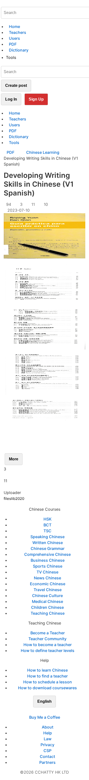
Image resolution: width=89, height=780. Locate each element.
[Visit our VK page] (47, 711)
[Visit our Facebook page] (36, 711)
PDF (11, 152)
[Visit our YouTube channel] (53, 711)
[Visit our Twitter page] (42, 711)
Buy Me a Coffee (44, 717)
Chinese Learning (42, 152)
